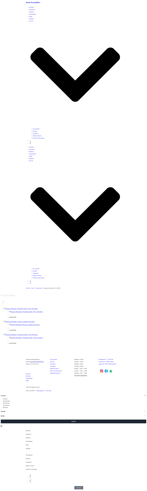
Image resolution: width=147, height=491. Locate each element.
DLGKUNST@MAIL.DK (37, 361)
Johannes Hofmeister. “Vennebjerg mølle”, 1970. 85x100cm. (26, 341)
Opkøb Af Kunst (37, 135)
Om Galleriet (36, 129)
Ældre (30, 16)
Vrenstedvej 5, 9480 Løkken (106, 361)
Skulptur (31, 18)
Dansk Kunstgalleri (33, 2)
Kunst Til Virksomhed (38, 138)
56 (4, 303)
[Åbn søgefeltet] (30, 141)
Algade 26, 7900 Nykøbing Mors (107, 364)
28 (4, 301)
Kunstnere (32, 9)
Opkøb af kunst (30, 465)
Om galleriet (29, 455)
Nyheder (31, 7)
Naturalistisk (32, 14)
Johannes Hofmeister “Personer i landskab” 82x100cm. (25, 328)
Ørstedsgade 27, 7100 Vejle (106, 359)
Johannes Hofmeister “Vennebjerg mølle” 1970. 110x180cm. (26, 315)
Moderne (31, 12)
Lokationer (35, 133)
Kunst (32, 288)
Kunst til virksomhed (31, 469)
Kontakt (35, 131)
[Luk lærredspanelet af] (1, 426)
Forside (28, 288)
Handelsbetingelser (55, 373)
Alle (5, 305)
